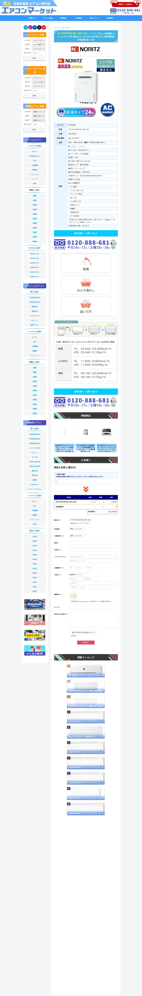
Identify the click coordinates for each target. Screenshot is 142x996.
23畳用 (34, 232)
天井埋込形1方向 (34, 302)
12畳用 (34, 209)
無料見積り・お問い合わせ (85, 233)
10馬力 (34, 582)
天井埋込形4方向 (34, 434)
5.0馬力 (34, 568)
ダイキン (35, 151)
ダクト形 (35, 457)
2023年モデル (34, 267)
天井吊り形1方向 (34, 462)
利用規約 (73, 635)
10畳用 (34, 205)
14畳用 (34, 214)
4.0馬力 (34, 564)
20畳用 (34, 228)
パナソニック (34, 174)
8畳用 (35, 200)
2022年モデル (34, 263)
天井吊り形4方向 (34, 466)
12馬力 (34, 587)
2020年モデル (34, 254)
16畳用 (34, 218)
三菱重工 (35, 170)
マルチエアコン (35, 316)
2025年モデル (34, 276)
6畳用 (35, 196)
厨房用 (35, 480)
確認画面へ (86, 642)
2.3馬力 (34, 550)
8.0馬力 (34, 577)
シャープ (35, 179)
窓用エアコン (34, 325)
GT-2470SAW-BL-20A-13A (81, 520)
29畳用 (34, 241)
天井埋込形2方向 (34, 297)
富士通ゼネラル (35, 156)
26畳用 (34, 237)
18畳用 (34, 223)
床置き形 (35, 311)
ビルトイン (34, 320)
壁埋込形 (35, 306)
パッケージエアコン (34, 489)
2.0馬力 (34, 545)
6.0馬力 (34, 573)
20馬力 (34, 591)
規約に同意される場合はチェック (83, 632)
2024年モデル (34, 272)
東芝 (34, 183)
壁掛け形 (35, 471)
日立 (34, 160)
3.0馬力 (34, 559)
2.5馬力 (34, 555)
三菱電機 (35, 165)
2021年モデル (34, 258)
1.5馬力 (34, 536)
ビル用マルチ (34, 484)
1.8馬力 (34, 541)
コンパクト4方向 (34, 448)
